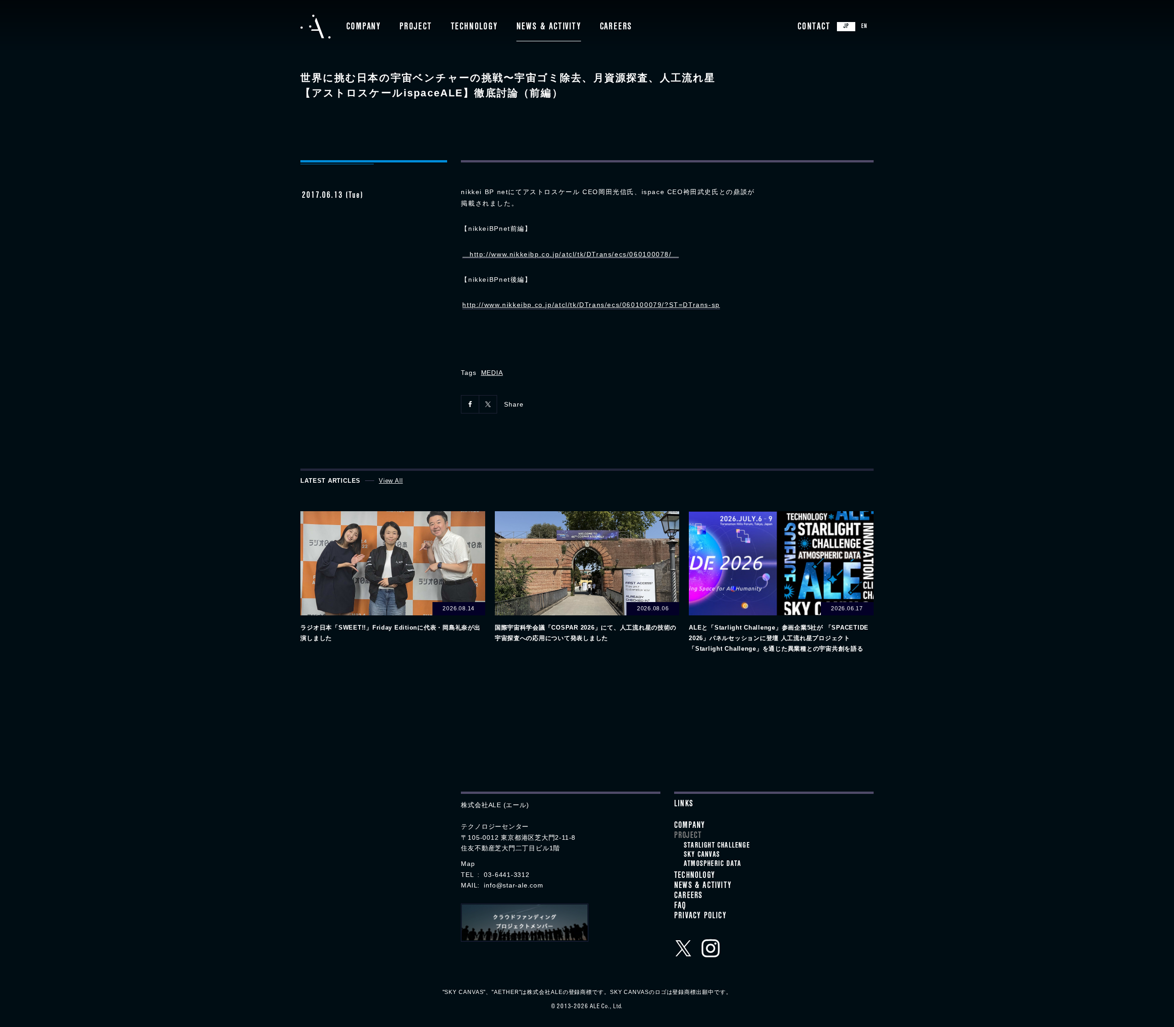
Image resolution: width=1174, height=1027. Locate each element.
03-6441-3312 (506, 874)
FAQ (680, 906)
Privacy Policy (700, 916)
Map (468, 863)
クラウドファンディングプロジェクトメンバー (524, 923)
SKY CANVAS (702, 855)
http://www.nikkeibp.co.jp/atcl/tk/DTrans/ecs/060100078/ (570, 254)
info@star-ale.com (513, 885)
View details (392, 577)
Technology (474, 27)
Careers (616, 27)
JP (846, 27)
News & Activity (548, 27)
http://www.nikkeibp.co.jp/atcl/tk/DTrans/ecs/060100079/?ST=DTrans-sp (591, 304)
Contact (814, 27)
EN (864, 27)
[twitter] (683, 948)
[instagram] (711, 948)
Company (363, 27)
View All (391, 481)
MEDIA (492, 372)
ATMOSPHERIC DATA (712, 864)
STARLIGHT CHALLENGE (717, 846)
